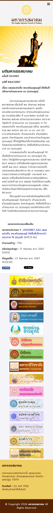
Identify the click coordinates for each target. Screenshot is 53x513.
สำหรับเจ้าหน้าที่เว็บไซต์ (14, 489)
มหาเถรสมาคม (36, 504)
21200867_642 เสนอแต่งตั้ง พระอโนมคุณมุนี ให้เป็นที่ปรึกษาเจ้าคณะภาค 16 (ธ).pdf (24, 233)
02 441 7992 (21, 486)
